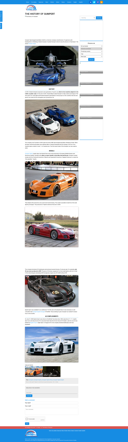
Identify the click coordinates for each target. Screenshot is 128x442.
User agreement (60, 440)
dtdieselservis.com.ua (29, 440)
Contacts (69, 2)
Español (81, 2)
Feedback (52, 440)
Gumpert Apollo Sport (58, 379)
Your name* (28, 402)
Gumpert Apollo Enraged (39, 311)
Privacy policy (66, 440)
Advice (57, 2)
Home (27, 2)
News (47, 2)
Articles (52, 2)
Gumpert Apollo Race (47, 379)
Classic (63, 2)
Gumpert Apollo (29, 153)
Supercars (41, 2)
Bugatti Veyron (33, 322)
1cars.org (36, 7)
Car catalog (33, 2)
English (75, 2)
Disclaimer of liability (72, 440)
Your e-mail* (28, 406)
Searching (99, 17)
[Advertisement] (36, 28)
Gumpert (31, 379)
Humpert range (32, 43)
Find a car (91, 59)
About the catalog (36, 440)
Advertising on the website (45, 440)
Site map (55, 440)
